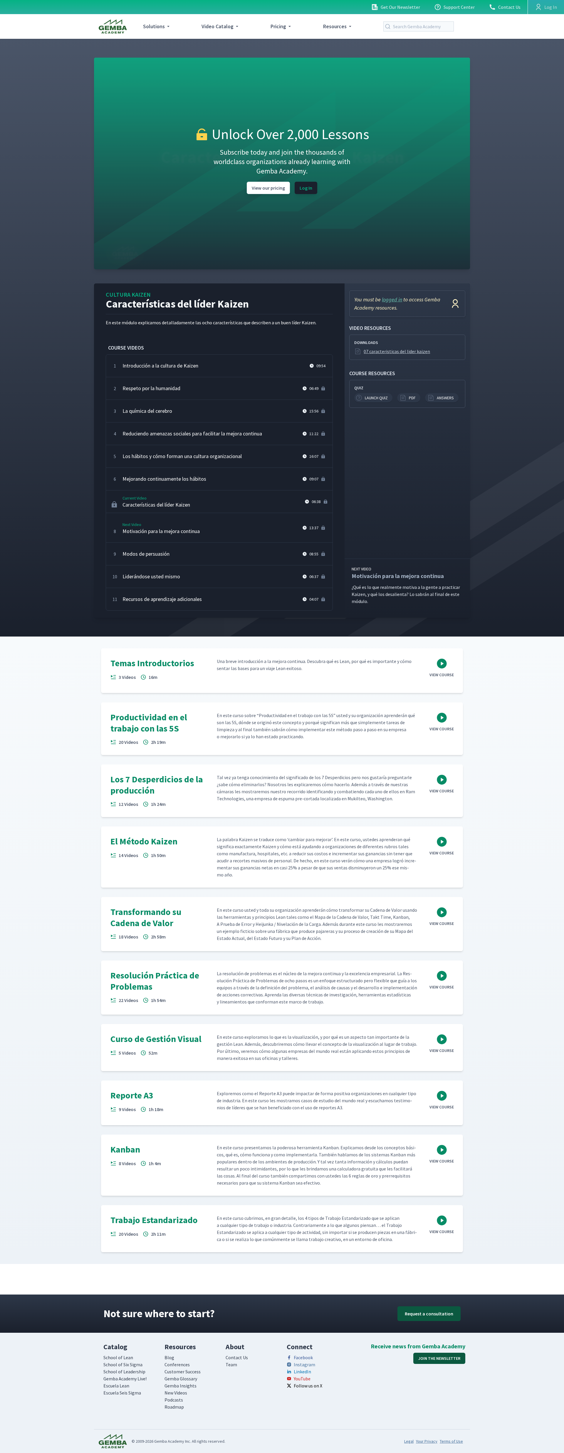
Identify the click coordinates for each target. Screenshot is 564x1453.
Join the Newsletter (439, 1358)
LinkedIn (302, 1371)
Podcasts (173, 1400)
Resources (335, 26)
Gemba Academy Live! (125, 1379)
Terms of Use (451, 1441)
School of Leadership (124, 1371)
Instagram (304, 1364)
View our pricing (268, 188)
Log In (306, 188)
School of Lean (118, 1357)
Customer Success (182, 1371)
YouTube (302, 1379)
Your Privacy (426, 1441)
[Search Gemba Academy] (389, 26)
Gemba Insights (180, 1386)
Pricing (278, 26)
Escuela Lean (116, 1386)
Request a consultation (429, 1314)
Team (231, 1364)
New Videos (175, 1393)
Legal (409, 1441)
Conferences (177, 1364)
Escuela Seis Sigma (122, 1393)
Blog (169, 1357)
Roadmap (174, 1407)
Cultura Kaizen (128, 294)
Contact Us (509, 7)
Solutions (154, 26)
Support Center (459, 7)
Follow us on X (308, 1386)
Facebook (303, 1357)
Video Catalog (218, 26)
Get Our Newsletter (400, 7)
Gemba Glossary (180, 1379)
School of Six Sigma (122, 1364)
